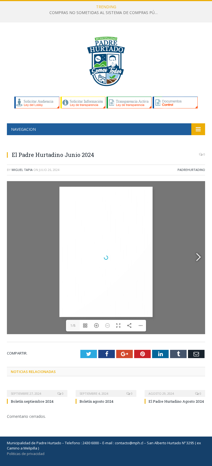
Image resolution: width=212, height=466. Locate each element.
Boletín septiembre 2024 (32, 401)
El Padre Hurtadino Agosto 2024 (176, 401)
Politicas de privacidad (25, 453)
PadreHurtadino (191, 170)
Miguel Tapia (22, 170)
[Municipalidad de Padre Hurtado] (106, 60)
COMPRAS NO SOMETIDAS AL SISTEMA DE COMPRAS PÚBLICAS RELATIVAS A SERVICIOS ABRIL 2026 (106, 12)
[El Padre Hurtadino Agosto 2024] (175, 390)
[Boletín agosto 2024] (106, 390)
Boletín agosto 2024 (96, 401)
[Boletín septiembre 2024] (37, 390)
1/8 (72, 325)
